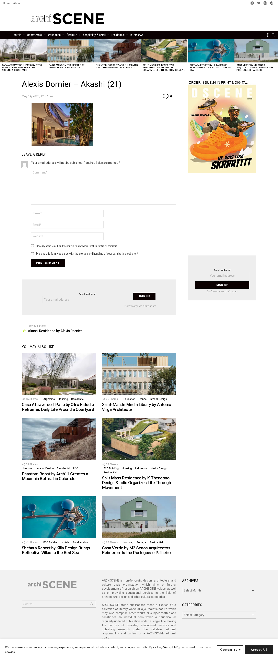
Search (92, 604)
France (143, 398)
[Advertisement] (222, 216)
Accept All (259, 649)
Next (276, 56)
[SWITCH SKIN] (268, 35)
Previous (2, 56)
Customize (228, 649)
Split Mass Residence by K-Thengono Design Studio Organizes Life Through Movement (164, 67)
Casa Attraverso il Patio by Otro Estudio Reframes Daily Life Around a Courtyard (22, 67)
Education (54, 35)
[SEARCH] (273, 35)
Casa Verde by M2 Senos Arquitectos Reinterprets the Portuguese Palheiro (254, 67)
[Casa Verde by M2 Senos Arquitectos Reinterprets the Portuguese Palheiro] (139, 517)
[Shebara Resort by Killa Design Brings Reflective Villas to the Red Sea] (211, 50)
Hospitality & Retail (94, 35)
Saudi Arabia (80, 542)
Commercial (34, 35)
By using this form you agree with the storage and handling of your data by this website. (87, 253)
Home (6, 3)
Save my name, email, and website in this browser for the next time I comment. (77, 246)
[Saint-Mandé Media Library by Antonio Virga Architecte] (70, 50)
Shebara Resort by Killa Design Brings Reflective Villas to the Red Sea (211, 67)
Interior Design (158, 398)
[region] (139, 648)
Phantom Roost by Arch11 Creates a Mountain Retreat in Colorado (117, 66)
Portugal (142, 542)
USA (76, 468)
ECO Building (111, 468)
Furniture (72, 35)
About (17, 3)
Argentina (49, 398)
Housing (63, 398)
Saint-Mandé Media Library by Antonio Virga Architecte (66, 66)
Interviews (136, 35)
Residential (118, 35)
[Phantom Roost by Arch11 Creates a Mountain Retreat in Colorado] (117, 50)
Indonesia (141, 468)
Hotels (17, 35)
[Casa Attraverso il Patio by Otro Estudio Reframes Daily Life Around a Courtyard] (23, 50)
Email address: (87, 294)
